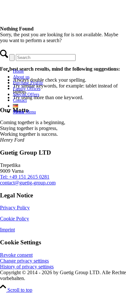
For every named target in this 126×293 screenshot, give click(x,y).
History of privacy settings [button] (27, 266)
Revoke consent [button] (16, 255)
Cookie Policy (14, 218)
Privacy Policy (15, 207)
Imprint (7, 229)
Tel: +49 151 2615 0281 (24, 177)
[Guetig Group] (50, 60)
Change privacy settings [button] (24, 261)
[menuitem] (56, 71)
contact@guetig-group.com (28, 182)
